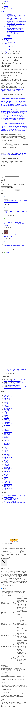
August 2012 (7, 489)
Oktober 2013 (7, 470)
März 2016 (6, 440)
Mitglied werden (11, 32)
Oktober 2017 (7, 422)
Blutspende (22, 153)
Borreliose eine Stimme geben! (14, 29)
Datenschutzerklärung (9, 8)
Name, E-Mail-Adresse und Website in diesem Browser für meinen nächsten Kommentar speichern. (13, 183)
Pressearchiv (10, 46)
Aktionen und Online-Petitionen (15, 28)
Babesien (17, 153)
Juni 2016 (6, 436)
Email (2, 180)
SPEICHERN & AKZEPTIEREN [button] (9, 706)
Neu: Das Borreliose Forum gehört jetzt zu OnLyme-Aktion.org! (15, 380)
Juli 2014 (6, 460)
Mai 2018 (6, 415)
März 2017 (6, 429)
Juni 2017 (6, 426)
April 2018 (6, 416)
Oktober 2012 (7, 486)
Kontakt (6, 6)
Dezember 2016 (8, 432)
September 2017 (8, 423)
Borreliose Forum (8, 38)
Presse (5, 43)
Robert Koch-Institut (12, 154)
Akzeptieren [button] (15, 557)
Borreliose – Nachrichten (10, 501)
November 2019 (8, 397)
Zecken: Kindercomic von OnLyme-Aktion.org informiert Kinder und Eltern (15, 201)
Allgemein (7, 52)
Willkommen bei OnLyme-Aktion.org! (16, 15)
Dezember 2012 (8, 484)
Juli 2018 (6, 412)
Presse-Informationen (12, 45)
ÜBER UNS (7, 39)
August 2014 (7, 458)
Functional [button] (3, 665)
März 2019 (6, 405)
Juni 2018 (6, 413)
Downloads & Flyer (12, 25)
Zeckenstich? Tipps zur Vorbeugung (16, 24)
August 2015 (7, 447)
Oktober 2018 (7, 409)
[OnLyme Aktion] (2, 11)
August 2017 (7, 425)
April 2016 (6, 439)
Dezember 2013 (8, 468)
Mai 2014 (6, 463)
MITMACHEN (8, 26)
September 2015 (8, 446)
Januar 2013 (7, 482)
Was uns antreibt (11, 42)
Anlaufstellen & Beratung (13, 17)
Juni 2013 (6, 475)
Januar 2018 (7, 420)
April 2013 (6, 478)
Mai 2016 (6, 437)
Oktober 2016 (7, 434)
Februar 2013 (7, 481)
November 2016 (8, 433)
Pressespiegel (10, 47)
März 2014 (6, 464)
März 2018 (6, 418)
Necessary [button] (3, 586)
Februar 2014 (7, 465)
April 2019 (6, 404)
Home (2, 52)
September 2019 (8, 398)
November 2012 (8, 485)
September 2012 (8, 488)
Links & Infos (10, 19)
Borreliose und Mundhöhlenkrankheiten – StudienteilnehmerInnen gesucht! (13, 384)
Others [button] (2, 699)
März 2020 (6, 395)
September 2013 (8, 471)
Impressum (6, 7)
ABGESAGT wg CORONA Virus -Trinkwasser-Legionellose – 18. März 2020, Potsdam (14, 224)
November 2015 (8, 443)
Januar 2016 (7, 441)
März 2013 (6, 479)
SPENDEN (10, 36)
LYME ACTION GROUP (10, 499)
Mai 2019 (6, 402)
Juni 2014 (6, 461)
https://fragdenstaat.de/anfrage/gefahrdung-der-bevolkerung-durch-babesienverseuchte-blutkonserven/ (12, 90)
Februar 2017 (7, 430)
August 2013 (7, 472)
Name (2, 177)
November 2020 (8, 394)
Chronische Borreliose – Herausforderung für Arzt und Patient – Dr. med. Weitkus (15, 370)
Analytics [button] (3, 682)
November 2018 (8, 408)
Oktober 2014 (7, 456)
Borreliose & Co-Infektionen (14, 18)
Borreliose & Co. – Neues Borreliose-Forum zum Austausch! (15, 387)
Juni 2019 (6, 401)
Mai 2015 (6, 450)
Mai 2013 (6, 477)
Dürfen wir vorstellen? (12, 40)
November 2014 (8, 454)
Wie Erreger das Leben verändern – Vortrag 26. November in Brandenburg (15, 246)
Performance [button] (4, 673)
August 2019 (7, 399)
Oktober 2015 (7, 444)
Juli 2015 (6, 448)
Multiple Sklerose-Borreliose (11, 498)
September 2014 (8, 457)
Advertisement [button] (4, 691)
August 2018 (7, 411)
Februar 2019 (7, 406)
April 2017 (6, 427)
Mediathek (9, 49)
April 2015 (6, 451)
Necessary (5, 588)
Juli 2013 (6, 474)
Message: (3, 165)
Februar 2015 (7, 453)
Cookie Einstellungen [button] (6, 557)
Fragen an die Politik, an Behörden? (15, 31)
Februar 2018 (7, 419)
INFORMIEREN (8, 14)
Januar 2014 (7, 467)
